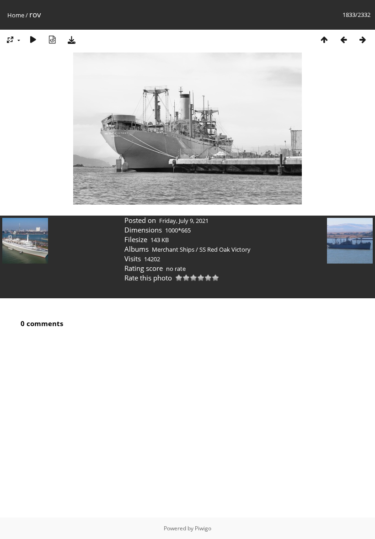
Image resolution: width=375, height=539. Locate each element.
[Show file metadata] (52, 39)
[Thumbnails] (324, 39)
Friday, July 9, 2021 (184, 221)
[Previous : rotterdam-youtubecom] (343, 39)
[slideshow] (33, 39)
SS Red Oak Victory (225, 249)
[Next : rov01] (362, 39)
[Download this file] (71, 39)
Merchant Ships (173, 249)
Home (15, 15)
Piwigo (203, 528)
